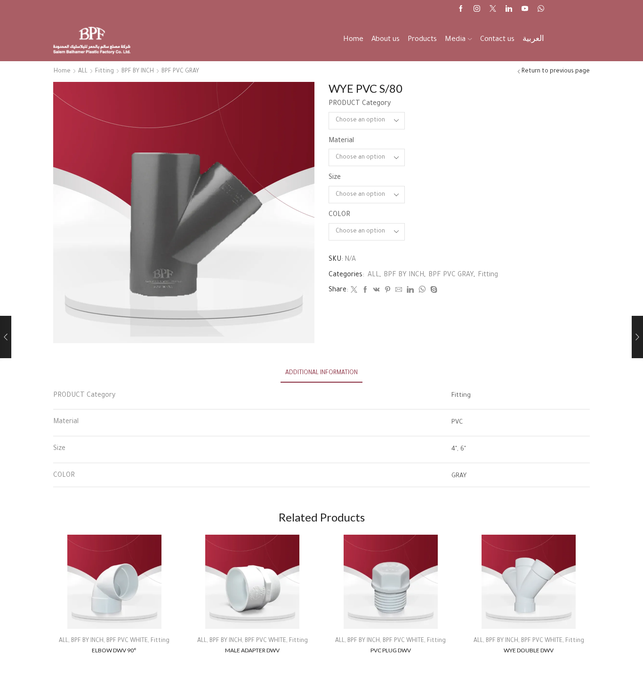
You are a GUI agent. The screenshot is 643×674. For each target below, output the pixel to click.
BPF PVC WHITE (127, 641)
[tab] (321, 373)
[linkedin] (410, 291)
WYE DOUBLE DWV (529, 650)
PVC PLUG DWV (390, 650)
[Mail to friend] (398, 291)
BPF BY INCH (137, 71)
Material (341, 141)
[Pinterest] (387, 291)
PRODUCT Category (360, 104)
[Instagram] (477, 9)
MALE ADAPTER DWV (252, 650)
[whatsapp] (422, 291)
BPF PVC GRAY (180, 71)
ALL (83, 71)
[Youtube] (525, 9)
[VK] (376, 291)
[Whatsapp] (541, 9)
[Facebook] (461, 9)
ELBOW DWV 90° (114, 650)
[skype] (432, 291)
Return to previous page (556, 71)
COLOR (339, 215)
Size (335, 178)
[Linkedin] (509, 9)
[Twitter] (493, 9)
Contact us (497, 40)
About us (385, 40)
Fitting (104, 71)
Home (353, 40)
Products (422, 40)
